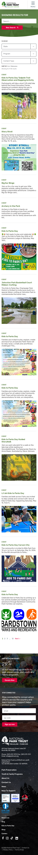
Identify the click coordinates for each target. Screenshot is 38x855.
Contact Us (6, 782)
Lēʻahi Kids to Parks (13, 493)
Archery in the (11, 206)
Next (17, 639)
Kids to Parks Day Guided (13, 440)
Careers (4, 834)
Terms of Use (19, 850)
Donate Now (9, 680)
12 (13, 639)
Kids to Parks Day (8, 826)
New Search (11, 28)
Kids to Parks (10, 231)
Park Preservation (9, 770)
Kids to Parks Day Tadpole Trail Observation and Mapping (18, 79)
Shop (3, 830)
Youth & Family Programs (12, 774)
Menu (33, 7)
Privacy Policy (8, 850)
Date (8, 66)
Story (7, 131)
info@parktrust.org (12, 756)
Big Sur (8, 183)
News (4, 787)
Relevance (14, 66)
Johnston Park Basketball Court (17, 283)
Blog (3, 822)
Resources (5, 818)
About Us (5, 778)
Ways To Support (8, 791)
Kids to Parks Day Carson (16, 545)
